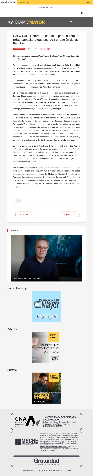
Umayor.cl (88, 2)
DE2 (18, 201)
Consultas (8, 2)
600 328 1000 (23, 2)
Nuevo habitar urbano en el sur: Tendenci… (29, 278)
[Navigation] (71, 21)
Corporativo (19, 49)
